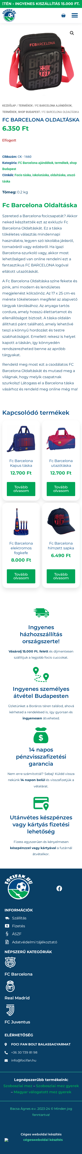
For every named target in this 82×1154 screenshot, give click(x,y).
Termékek (25, 105)
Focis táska (23, 175)
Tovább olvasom (21, 489)
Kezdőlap (9, 105)
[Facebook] (59, 888)
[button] (74, 15)
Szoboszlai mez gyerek (57, 1086)
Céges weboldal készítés (41, 1134)
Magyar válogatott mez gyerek (42, 1092)
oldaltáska (58, 175)
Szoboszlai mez (17, 1086)
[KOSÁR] (63, 15)
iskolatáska (40, 175)
